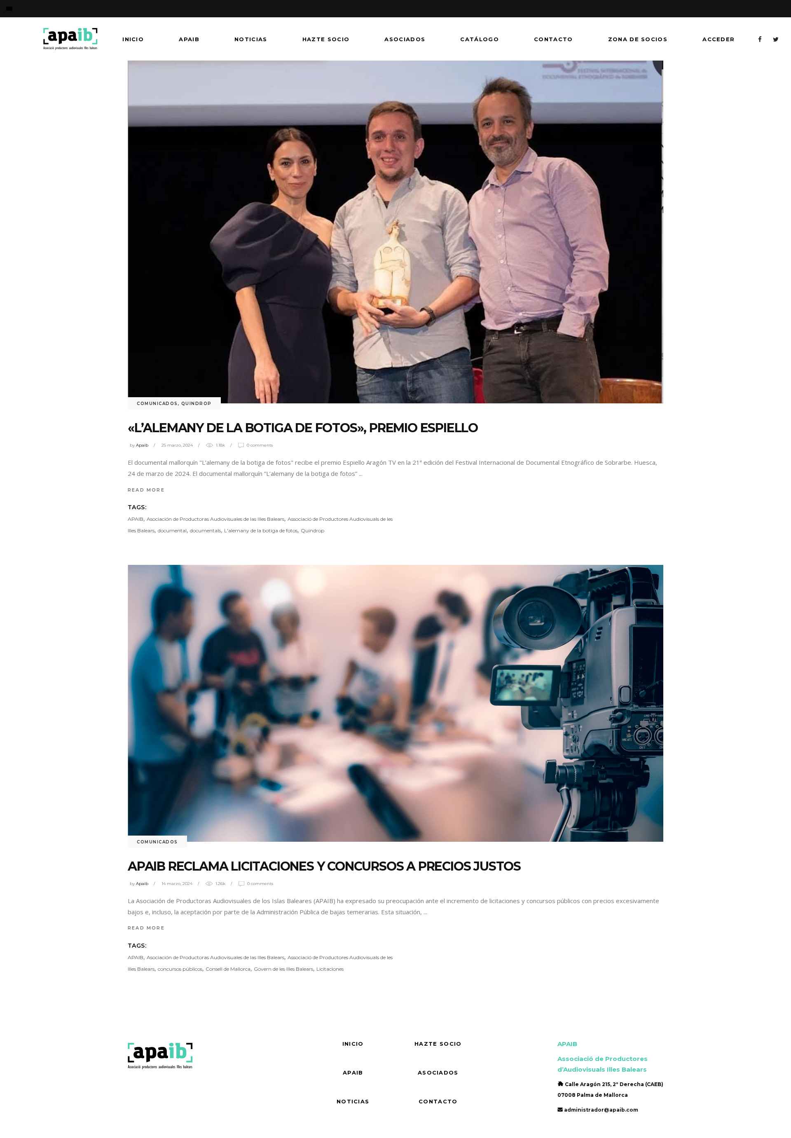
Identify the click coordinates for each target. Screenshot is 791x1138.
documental (172, 530)
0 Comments (260, 445)
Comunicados (157, 403)
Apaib (142, 445)
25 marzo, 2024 (177, 445)
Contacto (438, 1101)
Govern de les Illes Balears (283, 969)
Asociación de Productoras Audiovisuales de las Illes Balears (215, 519)
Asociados (438, 1072)
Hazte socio (437, 1043)
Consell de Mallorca (228, 969)
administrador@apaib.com (601, 1110)
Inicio (353, 1043)
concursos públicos (180, 969)
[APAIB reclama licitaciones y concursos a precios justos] (395, 703)
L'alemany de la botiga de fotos (260, 530)
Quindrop (196, 403)
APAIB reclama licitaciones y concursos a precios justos (324, 866)
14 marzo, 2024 (176, 883)
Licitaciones (330, 969)
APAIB (135, 519)
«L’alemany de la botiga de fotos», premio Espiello (303, 428)
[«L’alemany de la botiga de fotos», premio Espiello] (395, 232)
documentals (205, 530)
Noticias (353, 1101)
